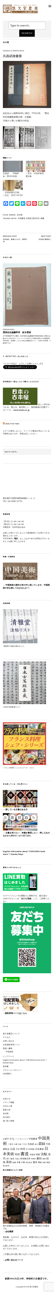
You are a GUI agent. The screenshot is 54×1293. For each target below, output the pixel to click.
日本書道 (39, 1149)
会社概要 (9, 1231)
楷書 (38, 1154)
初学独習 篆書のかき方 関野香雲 (15, 239)
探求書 (5, 1066)
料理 (22, 1148)
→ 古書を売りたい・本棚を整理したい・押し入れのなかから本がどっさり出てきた (26, 834)
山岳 (12, 1148)
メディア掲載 (8, 1102)
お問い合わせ (8, 1041)
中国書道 (21, 218)
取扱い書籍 (7, 1048)
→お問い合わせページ (13, 1260)
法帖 (44, 1154)
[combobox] (27, 25)
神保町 (33, 1159)
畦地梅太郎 (25, 1158)
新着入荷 (6, 1110)
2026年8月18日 (8, 330)
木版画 (32, 1154)
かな (12, 1138)
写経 (19, 1144)
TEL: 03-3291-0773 (12, 501)
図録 (42, 1144)
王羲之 (17, 1159)
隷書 (42, 218)
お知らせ (6, 1099)
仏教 (15, 1144)
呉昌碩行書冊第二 (44, 237)
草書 (18, 1162)
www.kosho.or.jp (21, 410)
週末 (35, 1162)
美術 (9, 1162)
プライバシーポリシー (12, 1070)
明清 (17, 1154)
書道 (24, 1153)
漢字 (8, 1159)
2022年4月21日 (18, 51)
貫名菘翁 (29, 1162)
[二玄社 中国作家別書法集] (36, 166)
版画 (12, 1158)
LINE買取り (7, 1074)
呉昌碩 (29, 218)
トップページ (8, 1056)
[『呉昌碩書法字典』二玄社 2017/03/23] (13, 185)
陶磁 (40, 1162)
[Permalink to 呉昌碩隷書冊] (27, 107)
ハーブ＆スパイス (21, 1139)
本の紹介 (6, 1117)
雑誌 (48, 1162)
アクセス (6, 1037)
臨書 (14, 1162)
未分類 (6, 42)
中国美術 (9, 1052)
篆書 (44, 1159)
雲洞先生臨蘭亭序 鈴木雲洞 (17, 332)
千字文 (24, 1144)
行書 (23, 1162)
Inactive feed (13, 424)
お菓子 (6, 1139)
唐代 (36, 1144)
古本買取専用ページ (11, 1045)
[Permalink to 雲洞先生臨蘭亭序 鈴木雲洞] (27, 295)
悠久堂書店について (11, 1034)
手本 (18, 1149)
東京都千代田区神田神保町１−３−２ (19, 498)
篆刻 (39, 1158)
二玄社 (10, 1144)
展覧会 (6, 1149)
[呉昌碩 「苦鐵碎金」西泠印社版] (13, 166)
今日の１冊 (7, 1106)
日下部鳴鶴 (30, 1149)
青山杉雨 (6, 1166)
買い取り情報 (8, 1121)
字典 (48, 1144)
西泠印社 (36, 218)
